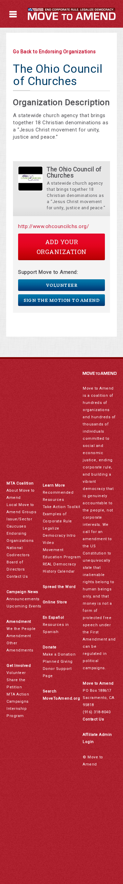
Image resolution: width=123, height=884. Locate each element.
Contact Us (17, 576)
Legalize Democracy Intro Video (59, 535)
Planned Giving (58, 661)
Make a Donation (59, 654)
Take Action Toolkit (61, 507)
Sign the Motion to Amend (61, 300)
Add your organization (62, 247)
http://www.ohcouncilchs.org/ (53, 226)
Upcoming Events (23, 606)
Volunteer (62, 285)
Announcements (23, 599)
